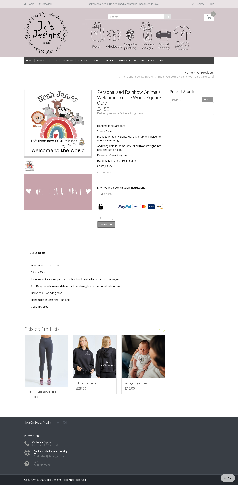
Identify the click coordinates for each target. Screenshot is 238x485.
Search (207, 99)
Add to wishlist (107, 172)
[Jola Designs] (46, 32)
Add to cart (106, 224)
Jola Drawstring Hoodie (86, 383)
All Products (205, 72)
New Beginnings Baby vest (136, 383)
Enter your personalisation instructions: (121, 187)
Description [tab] (37, 252)
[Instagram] (65, 422)
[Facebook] (58, 422)
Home (188, 72)
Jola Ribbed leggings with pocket (42, 392)
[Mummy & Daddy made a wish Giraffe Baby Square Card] (12, 468)
